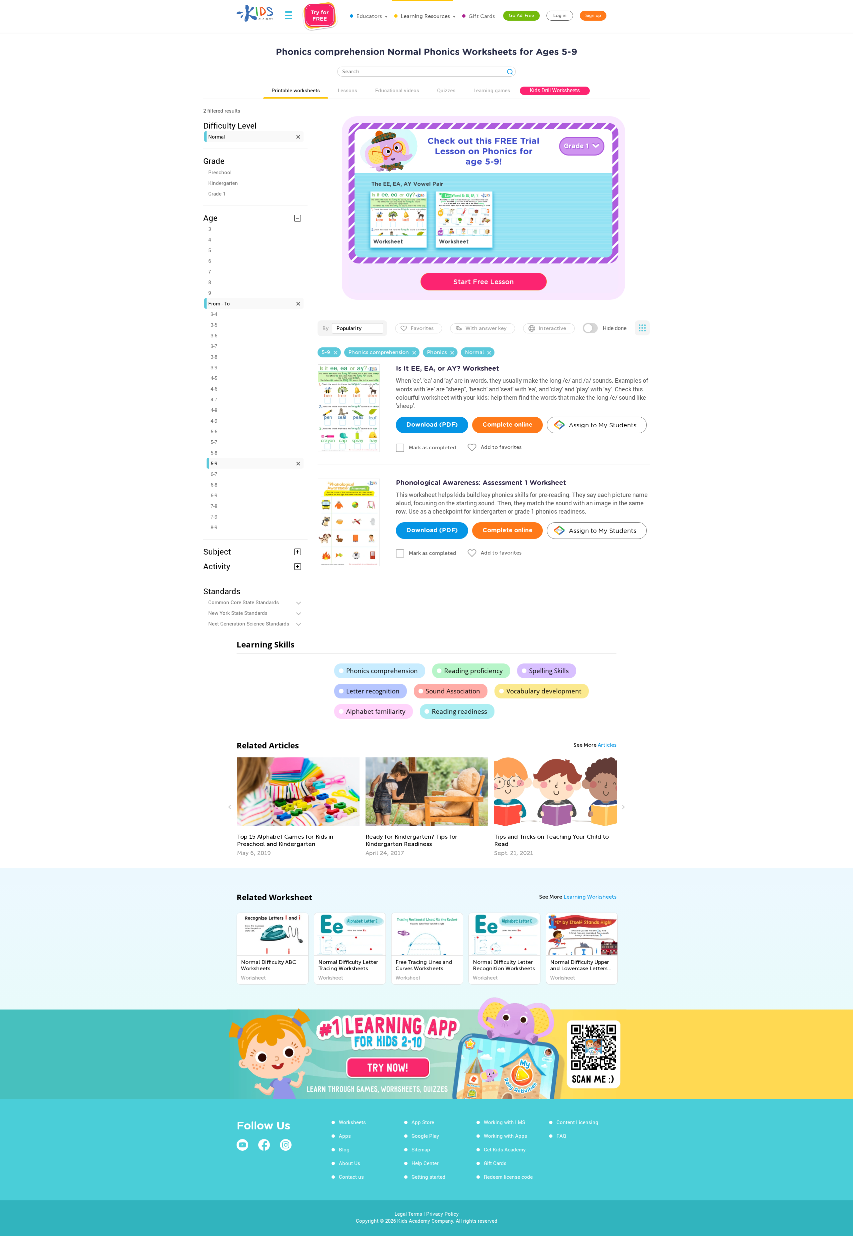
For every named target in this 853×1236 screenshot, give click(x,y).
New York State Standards (238, 613)
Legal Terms (408, 1213)
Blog (344, 1149)
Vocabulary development (543, 691)
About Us (349, 1163)
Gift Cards (481, 16)
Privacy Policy (442, 1213)
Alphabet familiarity (376, 711)
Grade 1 (217, 193)
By (325, 328)
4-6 (214, 388)
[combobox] (357, 328)
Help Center (425, 1163)
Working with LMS (504, 1122)
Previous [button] (230, 807)
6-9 (214, 495)
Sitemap (421, 1149)
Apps (345, 1135)
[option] (299, 807)
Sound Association (453, 691)
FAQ (561, 1135)
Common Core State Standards (243, 602)
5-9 (214, 463)
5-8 (214, 452)
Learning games (491, 90)
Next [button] (622, 807)
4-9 (214, 420)
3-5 (214, 324)
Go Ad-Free (521, 15)
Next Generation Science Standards (248, 623)
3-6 (214, 335)
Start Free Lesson (483, 282)
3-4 (214, 314)
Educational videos (397, 90)
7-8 (214, 506)
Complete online (507, 425)
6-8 (214, 484)
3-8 (214, 356)
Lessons (347, 90)
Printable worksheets (296, 90)
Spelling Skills (549, 670)
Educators (368, 16)
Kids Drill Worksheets (555, 90)
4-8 (214, 410)
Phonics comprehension (382, 670)
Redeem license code (508, 1176)
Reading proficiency (473, 670)
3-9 (214, 367)
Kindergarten (223, 183)
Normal (216, 136)
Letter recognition (373, 691)
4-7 (214, 399)
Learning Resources (424, 16)
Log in (559, 15)
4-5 (214, 378)
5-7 (214, 442)
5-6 (214, 431)
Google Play (425, 1135)
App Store (423, 1122)
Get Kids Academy (505, 1149)
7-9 (214, 516)
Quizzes (446, 90)
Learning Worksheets (589, 897)
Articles (607, 745)
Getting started (428, 1176)
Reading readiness (459, 711)
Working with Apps (505, 1135)
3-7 (214, 346)
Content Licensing (577, 1122)
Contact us (351, 1176)
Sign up (593, 15)
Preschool (220, 172)
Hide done (614, 328)
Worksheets (352, 1122)
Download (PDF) (432, 425)
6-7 (214, 474)
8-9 (214, 527)
